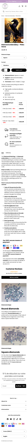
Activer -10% (20, 386)
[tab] (2, 153)
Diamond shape (5, 54)
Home (2, 15)
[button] (22, 6)
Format (3, 62)
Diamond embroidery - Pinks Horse (13, 15)
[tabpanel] (14, 196)
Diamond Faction (8, 440)
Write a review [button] (14, 277)
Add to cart (19, 70)
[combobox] (14, 11)
